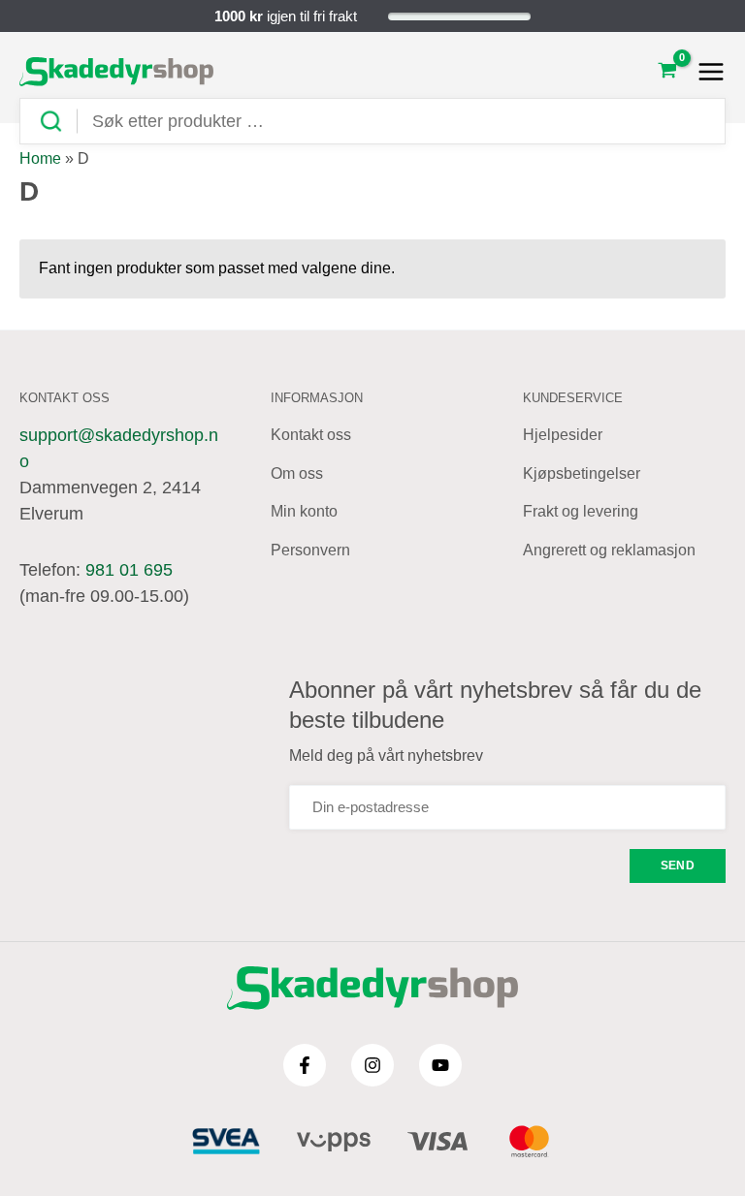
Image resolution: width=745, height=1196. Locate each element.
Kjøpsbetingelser (581, 473)
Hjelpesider (562, 434)
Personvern (310, 550)
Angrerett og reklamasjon (609, 550)
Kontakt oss (311, 434)
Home (40, 158)
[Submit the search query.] (58, 122)
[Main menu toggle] (706, 72)
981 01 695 (129, 570)
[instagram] (372, 1065)
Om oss (297, 473)
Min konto (304, 511)
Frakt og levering (580, 511)
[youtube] (440, 1065)
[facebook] (304, 1065)
